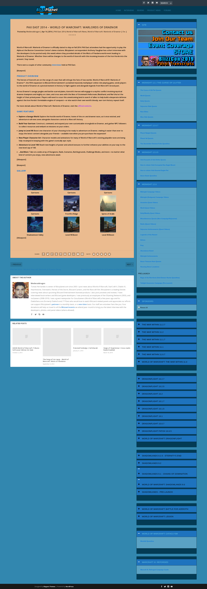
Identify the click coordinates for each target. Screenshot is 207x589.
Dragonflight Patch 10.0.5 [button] (157, 431)
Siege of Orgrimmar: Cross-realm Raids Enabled (117, 349)
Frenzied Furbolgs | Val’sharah (85, 348)
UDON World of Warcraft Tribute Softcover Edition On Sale (26, 349)
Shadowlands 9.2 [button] (151, 463)
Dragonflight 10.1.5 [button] (153, 409)
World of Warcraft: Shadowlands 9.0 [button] (163, 484)
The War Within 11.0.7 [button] (153, 354)
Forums (167, 11)
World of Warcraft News (76, 31)
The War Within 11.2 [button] (153, 332)
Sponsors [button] (147, 301)
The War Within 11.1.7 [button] (153, 339)
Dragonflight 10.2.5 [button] (153, 386)
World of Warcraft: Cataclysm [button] (160, 534)
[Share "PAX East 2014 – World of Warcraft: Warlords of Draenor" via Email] (78, 254)
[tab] (167, 25)
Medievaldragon (33, 31)
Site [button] (144, 25)
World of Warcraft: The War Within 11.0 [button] (164, 362)
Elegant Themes (49, 586)
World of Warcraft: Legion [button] (157, 516)
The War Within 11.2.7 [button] (153, 325)
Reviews (140, 11)
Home (118, 11)
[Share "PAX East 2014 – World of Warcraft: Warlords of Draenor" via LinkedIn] (65, 254)
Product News (154, 11)
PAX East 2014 (60, 31)
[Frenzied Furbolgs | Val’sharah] (87, 336)
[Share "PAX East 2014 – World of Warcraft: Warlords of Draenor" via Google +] (52, 254)
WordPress (70, 586)
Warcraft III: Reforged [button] (155, 562)
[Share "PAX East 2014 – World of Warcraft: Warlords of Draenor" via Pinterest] (61, 254)
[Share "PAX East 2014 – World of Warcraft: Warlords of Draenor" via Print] (82, 254)
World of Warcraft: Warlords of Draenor (104, 31)
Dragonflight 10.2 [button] (152, 394)
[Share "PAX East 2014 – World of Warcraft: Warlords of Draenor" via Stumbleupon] (73, 254)
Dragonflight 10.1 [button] (152, 416)
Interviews (129, 11)
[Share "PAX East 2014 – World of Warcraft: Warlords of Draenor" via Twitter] (48, 254)
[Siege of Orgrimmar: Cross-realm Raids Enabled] (118, 336)
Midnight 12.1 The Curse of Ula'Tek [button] (161, 83)
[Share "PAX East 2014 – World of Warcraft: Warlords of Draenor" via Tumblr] (56, 254)
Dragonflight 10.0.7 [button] (153, 424)
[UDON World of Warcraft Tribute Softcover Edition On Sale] (27, 336)
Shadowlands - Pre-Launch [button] (157, 492)
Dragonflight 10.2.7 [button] (153, 379)
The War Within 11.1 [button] (153, 347)
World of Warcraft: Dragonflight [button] (162, 438)
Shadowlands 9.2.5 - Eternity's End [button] (161, 456)
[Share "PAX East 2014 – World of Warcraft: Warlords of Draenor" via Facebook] (43, 254)
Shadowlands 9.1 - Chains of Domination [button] (165, 474)
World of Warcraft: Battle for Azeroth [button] (165, 509)
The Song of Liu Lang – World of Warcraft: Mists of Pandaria (56, 360)
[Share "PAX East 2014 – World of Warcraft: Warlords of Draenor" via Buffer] (69, 254)
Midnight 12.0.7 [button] (150, 125)
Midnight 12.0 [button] (149, 184)
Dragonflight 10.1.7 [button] (153, 401)
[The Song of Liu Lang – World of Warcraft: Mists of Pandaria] (57, 342)
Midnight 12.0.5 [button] (150, 152)
